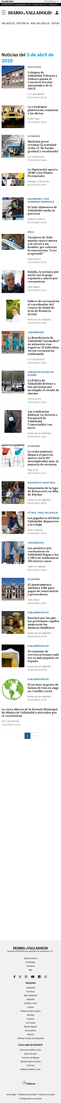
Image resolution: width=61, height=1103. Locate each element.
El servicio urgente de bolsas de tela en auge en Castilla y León (43, 688)
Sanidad (30, 1015)
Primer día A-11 (40, 4)
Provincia (23, 23)
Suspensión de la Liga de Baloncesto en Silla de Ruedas (43, 491)
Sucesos (30, 1019)
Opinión (30, 1034)
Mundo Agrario (30, 1027)
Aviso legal (11, 1094)
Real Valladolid (40, 23)
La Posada (30, 1023)
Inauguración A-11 (22, 4)
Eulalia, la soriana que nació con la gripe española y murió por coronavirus (43, 276)
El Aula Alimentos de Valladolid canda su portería (42, 210)
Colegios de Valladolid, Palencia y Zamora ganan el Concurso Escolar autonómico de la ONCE (42, 81)
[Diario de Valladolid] (30, 12)
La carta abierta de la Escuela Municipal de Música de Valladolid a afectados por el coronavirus (29, 713)
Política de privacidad (27, 1094)
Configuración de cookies (30, 1098)
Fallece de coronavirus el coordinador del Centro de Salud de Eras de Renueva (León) (43, 307)
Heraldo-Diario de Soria (30, 1061)
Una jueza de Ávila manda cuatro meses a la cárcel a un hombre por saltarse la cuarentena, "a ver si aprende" (42, 246)
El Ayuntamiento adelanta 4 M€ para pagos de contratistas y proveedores (43, 589)
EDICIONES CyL (50, 1)
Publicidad (30, 962)
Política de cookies (46, 1094)
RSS (30, 970)
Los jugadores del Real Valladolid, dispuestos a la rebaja (43, 521)
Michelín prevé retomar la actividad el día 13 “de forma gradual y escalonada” (43, 146)
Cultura (30, 1007)
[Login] (56, 12)
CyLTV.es (30, 1065)
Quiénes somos (30, 958)
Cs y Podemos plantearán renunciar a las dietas (43, 110)
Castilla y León (30, 1003)
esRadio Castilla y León (30, 1069)
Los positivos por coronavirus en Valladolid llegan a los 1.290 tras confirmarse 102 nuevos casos (43, 554)
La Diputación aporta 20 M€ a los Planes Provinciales (42, 173)
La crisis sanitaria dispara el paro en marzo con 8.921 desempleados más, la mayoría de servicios (43, 458)
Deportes (30, 999)
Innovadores (30, 1030)
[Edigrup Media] (30, 1082)
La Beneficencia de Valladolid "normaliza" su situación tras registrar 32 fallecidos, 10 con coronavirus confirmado (43, 346)
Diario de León (30, 1054)
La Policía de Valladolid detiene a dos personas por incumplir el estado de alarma (43, 387)
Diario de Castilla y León (30, 1050)
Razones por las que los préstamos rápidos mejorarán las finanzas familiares (43, 623)
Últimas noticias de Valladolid (30, 1038)
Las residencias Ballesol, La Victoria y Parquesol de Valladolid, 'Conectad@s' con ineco (42, 420)
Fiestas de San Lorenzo (30, 1011)
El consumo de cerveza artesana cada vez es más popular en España (43, 656)
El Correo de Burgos (30, 1058)
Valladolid (8, 23)
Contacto (31, 966)
